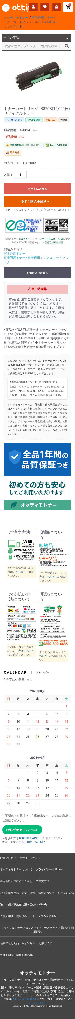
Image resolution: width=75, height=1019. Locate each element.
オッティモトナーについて (16, 869)
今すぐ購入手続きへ (38, 201)
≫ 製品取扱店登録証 (52, 242)
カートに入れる (37, 188)
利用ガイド (45, 943)
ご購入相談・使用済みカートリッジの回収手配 (28, 916)
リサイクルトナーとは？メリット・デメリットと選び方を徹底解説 (37, 929)
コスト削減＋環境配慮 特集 (16, 955)
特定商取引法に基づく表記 (16, 881)
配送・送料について (42, 892)
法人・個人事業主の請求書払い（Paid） (24, 904)
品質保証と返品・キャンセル (17, 943)
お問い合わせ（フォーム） (22, 829)
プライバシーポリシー (49, 869)
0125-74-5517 (36, 842)
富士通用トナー (14, 253)
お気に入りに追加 (37, 272)
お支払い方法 (66, 892)
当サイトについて (30, 857)
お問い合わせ (8, 857)
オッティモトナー (37, 973)
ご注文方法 (42, 881)
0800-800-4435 (28, 838)
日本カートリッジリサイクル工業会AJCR (42, 238)
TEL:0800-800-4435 (27, 999)
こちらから (19, 571)
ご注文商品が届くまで (13, 892)
